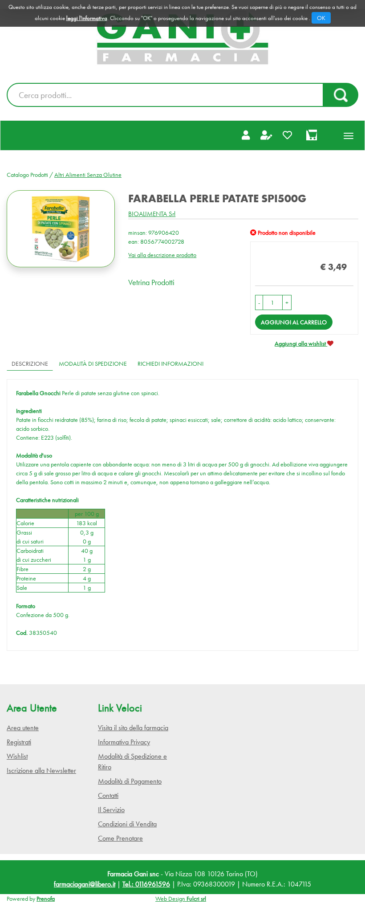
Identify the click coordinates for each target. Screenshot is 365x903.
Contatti (108, 795)
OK (321, 18)
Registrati (19, 742)
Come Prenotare (120, 838)
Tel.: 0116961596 (146, 884)
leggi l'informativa (86, 18)
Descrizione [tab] (30, 364)
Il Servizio (111, 809)
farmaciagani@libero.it (84, 884)
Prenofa (45, 899)
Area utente (23, 727)
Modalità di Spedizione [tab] (93, 364)
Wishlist (17, 756)
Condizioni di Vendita (127, 824)
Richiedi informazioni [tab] (170, 364)
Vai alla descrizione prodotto (162, 255)
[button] (259, 302)
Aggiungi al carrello (294, 322)
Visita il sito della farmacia (133, 727)
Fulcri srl (196, 899)
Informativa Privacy (124, 742)
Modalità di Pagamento (130, 781)
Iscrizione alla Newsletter (41, 770)
